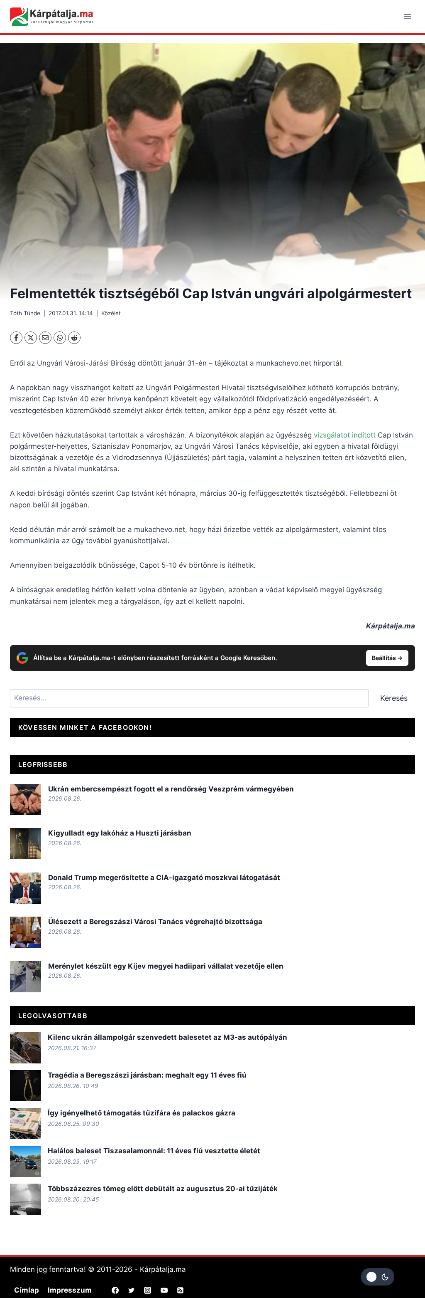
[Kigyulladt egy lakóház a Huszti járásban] (25, 843)
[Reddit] (74, 337)
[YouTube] (164, 1290)
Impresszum (70, 1290)
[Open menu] (407, 16)
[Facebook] (16, 337)
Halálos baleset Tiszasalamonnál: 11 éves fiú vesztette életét (154, 1151)
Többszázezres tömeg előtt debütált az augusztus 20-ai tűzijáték (163, 1188)
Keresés (394, 698)
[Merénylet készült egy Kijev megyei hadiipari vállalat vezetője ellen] (25, 976)
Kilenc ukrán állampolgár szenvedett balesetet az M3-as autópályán (167, 1037)
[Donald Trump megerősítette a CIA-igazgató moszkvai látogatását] (25, 888)
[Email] (45, 337)
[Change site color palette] (377, 1277)
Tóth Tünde (25, 313)
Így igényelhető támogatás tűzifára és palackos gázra (141, 1113)
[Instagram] (148, 1290)
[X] (30, 337)
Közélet (111, 313)
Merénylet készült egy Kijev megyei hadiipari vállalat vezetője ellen (165, 966)
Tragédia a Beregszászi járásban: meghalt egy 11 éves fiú (147, 1075)
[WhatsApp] (60, 337)
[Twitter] (132, 1290)
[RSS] (180, 1290)
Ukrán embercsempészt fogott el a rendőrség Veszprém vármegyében (171, 789)
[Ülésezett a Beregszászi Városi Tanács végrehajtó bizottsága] (25, 932)
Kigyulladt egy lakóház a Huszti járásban (119, 833)
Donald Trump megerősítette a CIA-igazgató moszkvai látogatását (164, 877)
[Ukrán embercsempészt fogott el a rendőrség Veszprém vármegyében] (25, 799)
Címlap (26, 1290)
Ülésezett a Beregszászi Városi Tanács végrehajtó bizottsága (155, 921)
